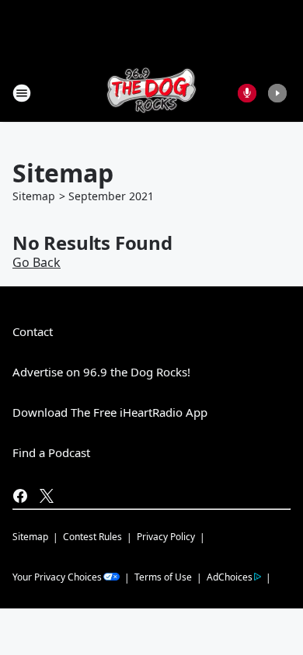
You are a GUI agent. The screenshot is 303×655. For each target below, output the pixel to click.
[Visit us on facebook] (20, 496)
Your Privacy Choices (57, 577)
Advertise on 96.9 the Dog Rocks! (101, 371)
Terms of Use (163, 577)
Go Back (36, 262)
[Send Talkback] (247, 93)
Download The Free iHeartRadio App (109, 412)
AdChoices (229, 577)
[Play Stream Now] (277, 93)
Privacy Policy (166, 536)
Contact (32, 331)
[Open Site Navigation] (21, 93)
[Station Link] (151, 93)
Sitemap (33, 196)
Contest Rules (92, 536)
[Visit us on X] (46, 496)
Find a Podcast (51, 452)
